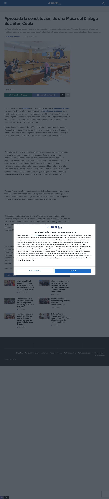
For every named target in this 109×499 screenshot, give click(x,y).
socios (36, 235)
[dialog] (54, 249)
